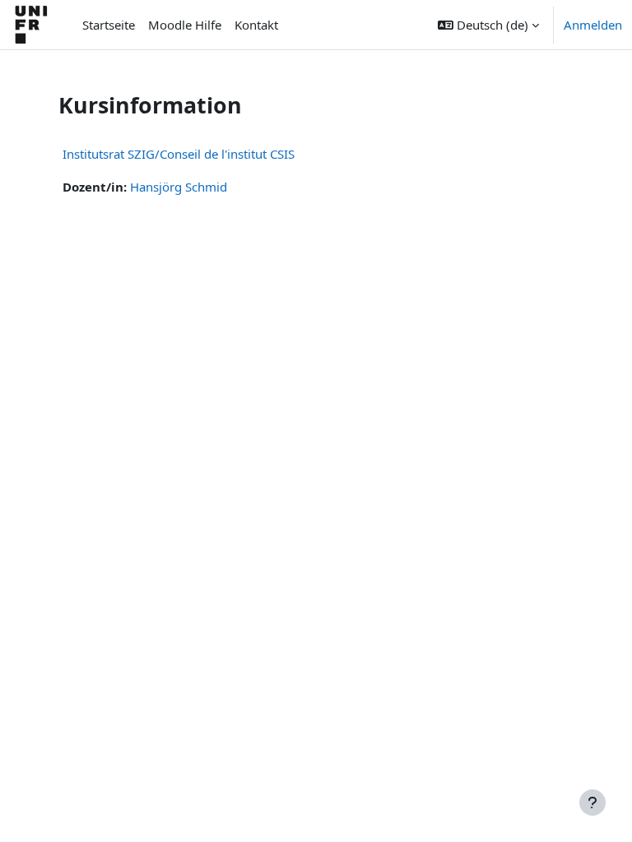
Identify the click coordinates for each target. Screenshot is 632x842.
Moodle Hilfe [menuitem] (184, 24)
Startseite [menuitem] (108, 24)
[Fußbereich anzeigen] (592, 802)
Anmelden (593, 24)
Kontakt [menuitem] (256, 24)
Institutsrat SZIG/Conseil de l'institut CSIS (179, 154)
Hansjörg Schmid (178, 186)
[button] (488, 24)
